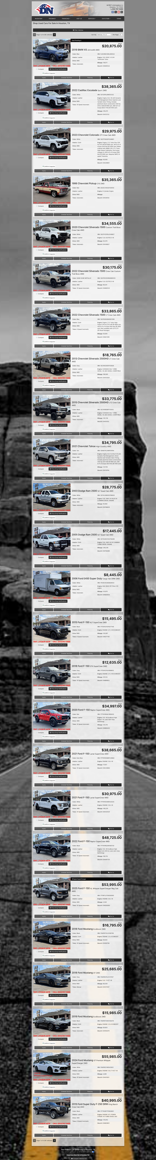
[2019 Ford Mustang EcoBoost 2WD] (52, 1023)
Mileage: (100, 62)
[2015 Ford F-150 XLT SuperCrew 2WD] (52, 628)
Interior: (74, 57)
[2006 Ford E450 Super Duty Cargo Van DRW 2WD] (52, 585)
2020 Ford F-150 (91, 709)
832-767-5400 (117, 9)
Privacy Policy (84, 1147)
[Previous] (34, 34)
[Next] (54, 34)
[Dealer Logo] (44, 9)
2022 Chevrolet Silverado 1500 (96, 272)
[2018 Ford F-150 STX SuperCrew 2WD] (52, 672)
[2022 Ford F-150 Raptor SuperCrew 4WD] (52, 847)
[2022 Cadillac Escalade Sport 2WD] (52, 96)
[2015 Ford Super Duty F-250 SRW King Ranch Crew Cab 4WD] (52, 1110)
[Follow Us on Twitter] (116, 12)
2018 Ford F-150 (89, 666)
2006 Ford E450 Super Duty (96, 578)
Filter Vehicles (78, 30)
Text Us (112, 77)
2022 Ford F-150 (91, 841)
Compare (41, 69)
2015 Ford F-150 (89, 622)
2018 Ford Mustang (89, 929)
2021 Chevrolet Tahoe (91, 446)
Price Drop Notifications (58, 69)
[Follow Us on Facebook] (113, 12)
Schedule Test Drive (66, 77)
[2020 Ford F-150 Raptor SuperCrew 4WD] (52, 716)
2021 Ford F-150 (90, 753)
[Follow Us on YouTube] (119, 12)
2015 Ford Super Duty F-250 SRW (95, 1105)
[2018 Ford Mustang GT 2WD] (52, 979)
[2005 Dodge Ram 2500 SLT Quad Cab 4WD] (52, 541)
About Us (74, 1147)
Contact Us (78, 1147)
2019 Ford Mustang (89, 1016)
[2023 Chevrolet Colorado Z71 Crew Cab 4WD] (52, 141)
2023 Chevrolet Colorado (94, 135)
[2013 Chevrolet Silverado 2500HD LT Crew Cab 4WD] (52, 365)
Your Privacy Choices (87, 1151)
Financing (90, 77)
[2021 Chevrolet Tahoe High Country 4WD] (52, 452)
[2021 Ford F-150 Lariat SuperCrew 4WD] (52, 760)
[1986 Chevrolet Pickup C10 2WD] (52, 190)
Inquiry (44, 77)
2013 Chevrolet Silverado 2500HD (96, 360)
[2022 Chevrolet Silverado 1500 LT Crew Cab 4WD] (52, 321)
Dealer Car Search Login (66, 1151)
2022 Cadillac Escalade (89, 90)
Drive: (74, 60)
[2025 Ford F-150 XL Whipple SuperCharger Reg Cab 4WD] (52, 891)
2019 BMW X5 (86, 49)
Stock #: (100, 66)
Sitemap (80, 1151)
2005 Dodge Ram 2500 (92, 534)
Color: (74, 54)
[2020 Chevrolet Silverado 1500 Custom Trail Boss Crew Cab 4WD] (52, 233)
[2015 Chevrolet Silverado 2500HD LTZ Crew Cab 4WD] (52, 409)
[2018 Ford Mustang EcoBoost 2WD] (52, 935)
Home (70, 1147)
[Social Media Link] (122, 12)
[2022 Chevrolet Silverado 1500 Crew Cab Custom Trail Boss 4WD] (52, 277)
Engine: (99, 57)
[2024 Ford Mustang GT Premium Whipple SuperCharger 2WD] (52, 1066)
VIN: (98, 54)
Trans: (74, 64)
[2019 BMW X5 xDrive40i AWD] (52, 53)
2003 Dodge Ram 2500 (92, 490)
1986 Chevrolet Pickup (88, 183)
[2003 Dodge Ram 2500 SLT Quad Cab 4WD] (52, 497)
